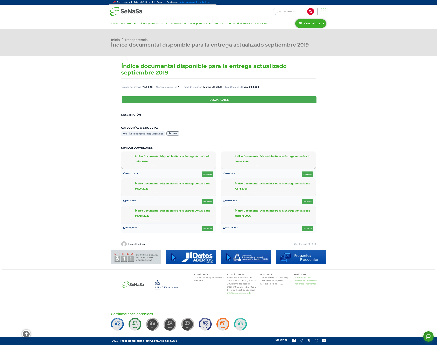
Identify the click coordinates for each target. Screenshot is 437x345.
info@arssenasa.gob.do (239, 293)
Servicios (176, 23)
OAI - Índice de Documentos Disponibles (143, 133)
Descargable (219, 99)
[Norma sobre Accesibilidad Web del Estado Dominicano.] (205, 325)
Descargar (207, 174)
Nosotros (126, 23)
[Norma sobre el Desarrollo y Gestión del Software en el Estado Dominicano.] (241, 325)
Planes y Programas (151, 23)
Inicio (114, 23)
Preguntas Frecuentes (304, 283)
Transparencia (198, 23)
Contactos (261, 23)
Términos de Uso (302, 277)
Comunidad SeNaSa (240, 23)
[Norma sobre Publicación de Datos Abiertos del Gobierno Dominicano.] (135, 325)
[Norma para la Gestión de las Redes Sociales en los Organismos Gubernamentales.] (223, 325)
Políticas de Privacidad (305, 280)
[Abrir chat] (428, 336)
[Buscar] (310, 11)
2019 (174, 133)
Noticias (219, 23)
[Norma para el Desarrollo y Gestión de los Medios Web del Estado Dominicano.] (117, 325)
